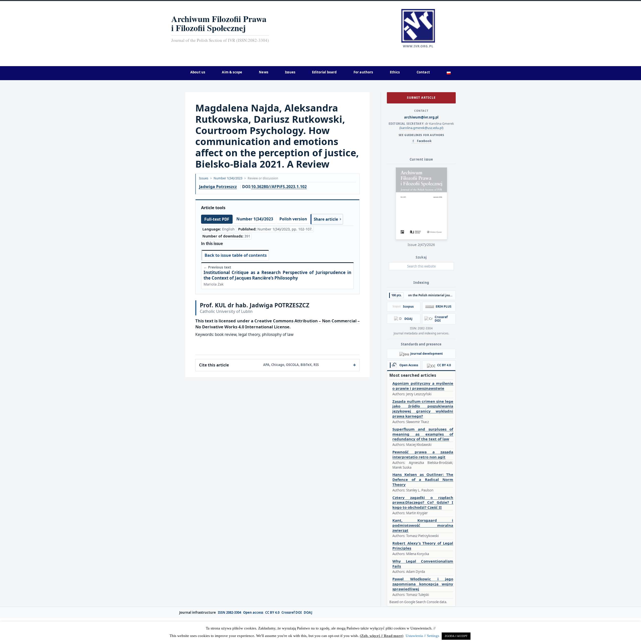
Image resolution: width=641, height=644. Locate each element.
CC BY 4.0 (272, 612)
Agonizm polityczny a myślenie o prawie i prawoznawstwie (422, 386)
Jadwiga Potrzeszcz (218, 186)
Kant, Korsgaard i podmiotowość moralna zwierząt (422, 525)
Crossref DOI (291, 612)
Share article (326, 219)
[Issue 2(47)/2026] (421, 203)
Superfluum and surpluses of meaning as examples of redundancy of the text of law (422, 434)
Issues (203, 178)
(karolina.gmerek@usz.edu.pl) (421, 128)
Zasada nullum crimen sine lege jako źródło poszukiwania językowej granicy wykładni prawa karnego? (422, 409)
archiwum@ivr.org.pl (421, 117)
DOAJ (308, 612)
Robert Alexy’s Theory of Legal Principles (422, 546)
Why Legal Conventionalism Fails (422, 564)
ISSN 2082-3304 (229, 612)
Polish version (293, 219)
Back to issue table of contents (236, 255)
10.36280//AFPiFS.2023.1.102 (279, 186)
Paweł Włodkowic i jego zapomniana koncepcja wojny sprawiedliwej (422, 584)
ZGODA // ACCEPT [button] (456, 635)
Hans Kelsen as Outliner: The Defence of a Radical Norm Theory (422, 479)
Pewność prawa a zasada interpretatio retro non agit (422, 454)
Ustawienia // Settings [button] (422, 636)
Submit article (421, 97)
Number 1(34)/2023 (228, 178)
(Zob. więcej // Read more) (381, 636)
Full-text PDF (216, 219)
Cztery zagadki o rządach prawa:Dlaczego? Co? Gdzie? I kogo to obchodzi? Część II (422, 502)
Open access (253, 612)
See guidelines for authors (421, 135)
